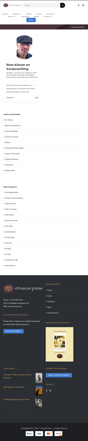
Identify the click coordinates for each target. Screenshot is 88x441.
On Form (8, 254)
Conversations (10, 232)
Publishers (9, 165)
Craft (34, 73)
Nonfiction (51, 301)
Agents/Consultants (13, 125)
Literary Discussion (12, 153)
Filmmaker (13, 75)
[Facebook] (47, 390)
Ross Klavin (26, 77)
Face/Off (8, 243)
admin (11, 73)
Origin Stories (10, 203)
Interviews (9, 226)
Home (73, 27)
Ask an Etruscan (11, 220)
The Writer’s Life (11, 260)
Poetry (49, 296)
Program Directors (12, 159)
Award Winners (53, 313)
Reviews (8, 248)
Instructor (9, 77)
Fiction (49, 290)
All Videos (9, 120)
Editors (7, 142)
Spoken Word (10, 170)
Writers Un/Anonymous (14, 198)
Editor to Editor (11, 209)
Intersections (10, 265)
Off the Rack (10, 237)
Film (7, 75)
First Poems (9, 215)
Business (29, 73)
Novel (49, 307)
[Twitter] (50, 390)
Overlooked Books (11, 192)
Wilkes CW (33, 77)
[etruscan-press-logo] (12, 4)
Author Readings (11, 131)
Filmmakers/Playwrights (26, 75)
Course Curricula (11, 137)
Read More (10, 97)
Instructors (17, 77)
